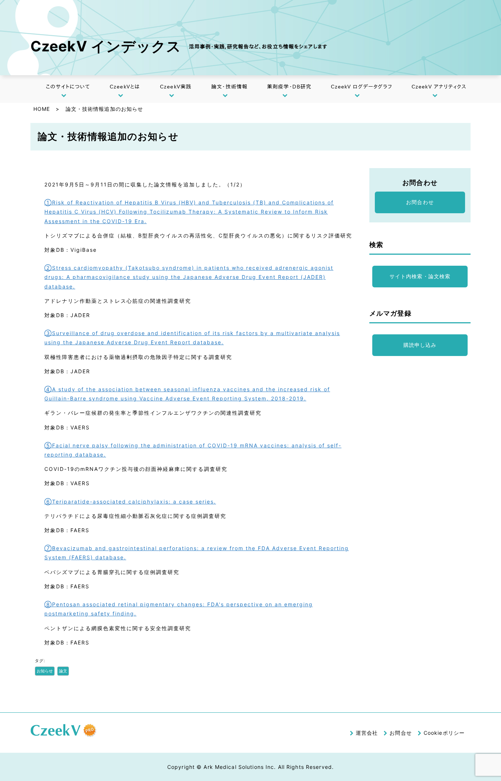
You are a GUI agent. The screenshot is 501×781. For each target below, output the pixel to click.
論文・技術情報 (229, 86)
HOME (41, 109)
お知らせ (45, 670)
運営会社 (367, 733)
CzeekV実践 (175, 86)
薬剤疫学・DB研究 (289, 86)
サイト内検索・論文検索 (420, 276)
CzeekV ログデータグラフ (361, 86)
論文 (63, 670)
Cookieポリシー (444, 733)
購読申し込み (420, 345)
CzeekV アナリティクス (439, 86)
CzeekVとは (125, 86)
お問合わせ (420, 202)
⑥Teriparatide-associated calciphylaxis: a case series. (130, 501)
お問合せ (401, 733)
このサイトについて (68, 86)
